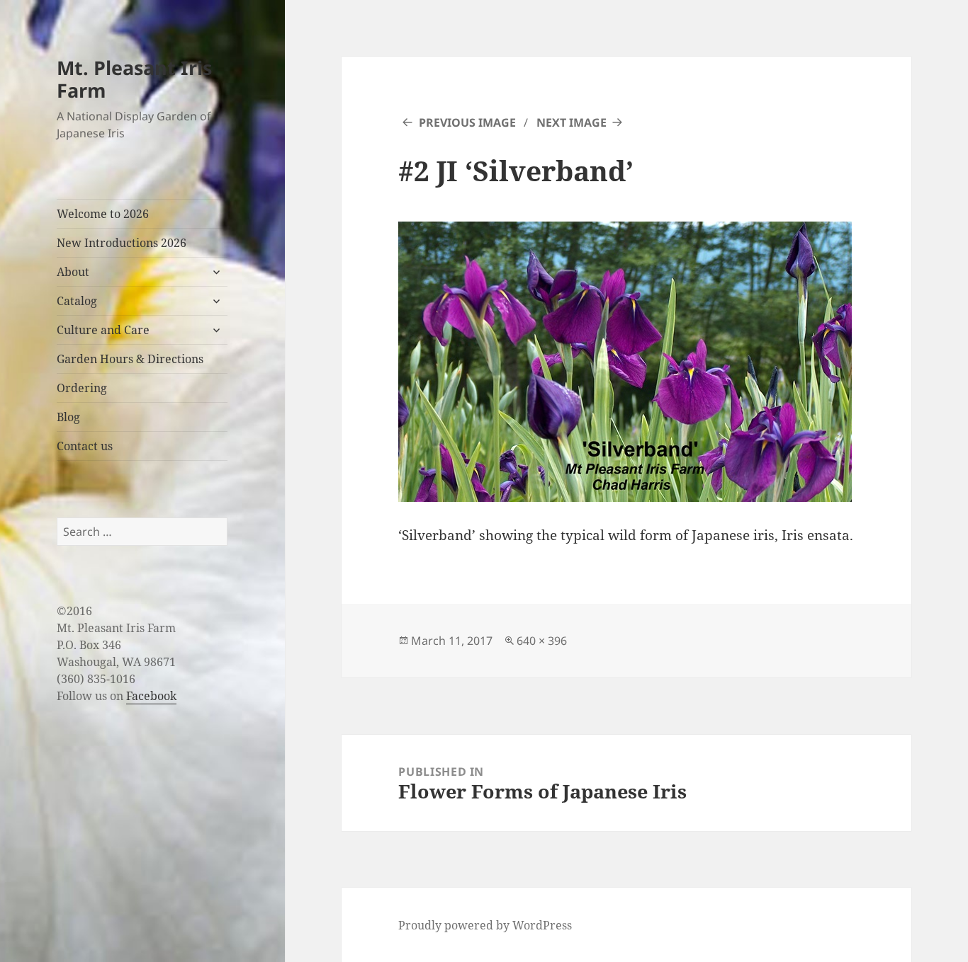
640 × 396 (542, 640)
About (73, 272)
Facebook (151, 696)
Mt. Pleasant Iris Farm (134, 79)
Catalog (77, 301)
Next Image (571, 122)
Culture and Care (103, 330)
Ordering (82, 388)
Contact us (85, 446)
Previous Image (467, 122)
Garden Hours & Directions (130, 359)
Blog (68, 417)
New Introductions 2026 (121, 243)
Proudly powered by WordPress (485, 925)
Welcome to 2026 (103, 214)
